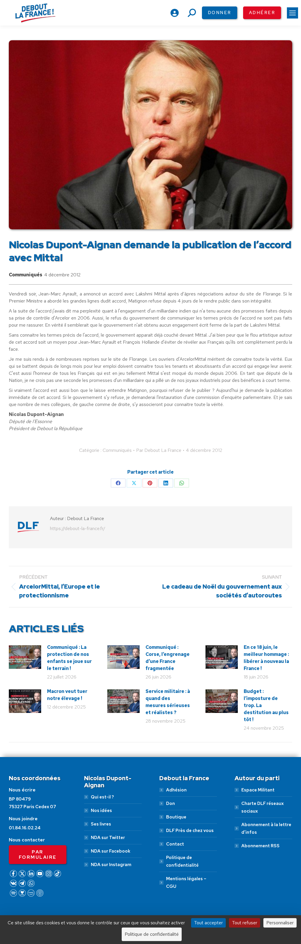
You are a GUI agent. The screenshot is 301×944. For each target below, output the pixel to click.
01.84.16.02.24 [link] (25, 828)
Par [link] (158, 450)
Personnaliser (280, 923)
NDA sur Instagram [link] (111, 865)
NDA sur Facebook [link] (110, 851)
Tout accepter (208, 923)
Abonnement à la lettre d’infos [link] (266, 828)
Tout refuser (244, 923)
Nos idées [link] (101, 810)
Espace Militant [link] (258, 790)
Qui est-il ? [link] (102, 797)
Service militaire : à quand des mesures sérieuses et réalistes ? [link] (168, 702)
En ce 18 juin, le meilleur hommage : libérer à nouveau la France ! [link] (266, 657)
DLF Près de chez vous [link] (190, 830)
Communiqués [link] (25, 275)
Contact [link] (175, 844)
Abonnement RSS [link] (260, 846)
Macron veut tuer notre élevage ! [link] (67, 694)
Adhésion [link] (176, 790)
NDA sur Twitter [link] (108, 838)
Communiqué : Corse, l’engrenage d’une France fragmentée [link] (168, 657)
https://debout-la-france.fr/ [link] (77, 528)
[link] (292, 13)
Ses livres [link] (101, 824)
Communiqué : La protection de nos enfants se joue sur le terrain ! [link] (69, 657)
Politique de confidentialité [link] (182, 861)
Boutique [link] (176, 817)
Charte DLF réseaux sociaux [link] (262, 807)
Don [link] (170, 803)
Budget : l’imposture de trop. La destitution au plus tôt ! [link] (266, 705)
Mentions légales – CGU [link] (186, 882)
